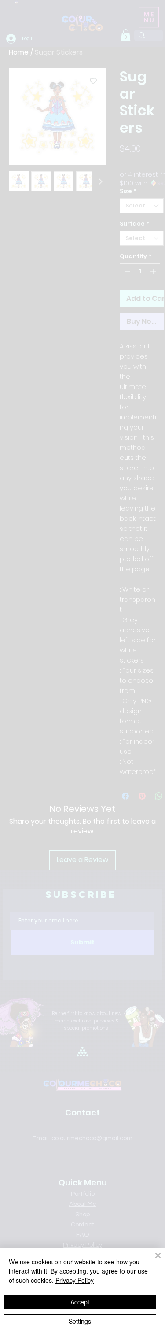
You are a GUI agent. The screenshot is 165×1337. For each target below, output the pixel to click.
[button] (125, 26)
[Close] (152, 1260)
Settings (80, 1321)
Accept (79, 1301)
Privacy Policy (74, 1280)
